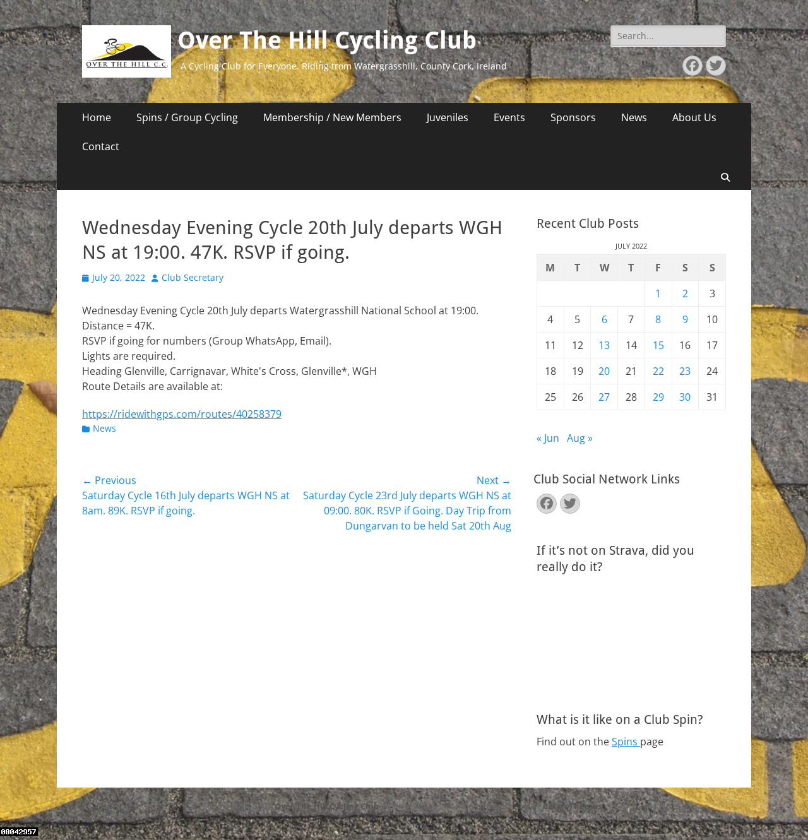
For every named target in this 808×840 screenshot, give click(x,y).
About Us (694, 117)
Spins (626, 741)
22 (658, 371)
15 (658, 345)
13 (604, 345)
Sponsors (573, 117)
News (634, 117)
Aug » (580, 438)
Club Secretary (192, 277)
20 (604, 371)
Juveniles (447, 117)
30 (685, 397)
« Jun (548, 438)
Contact (100, 146)
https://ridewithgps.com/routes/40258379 (182, 414)
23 (685, 371)
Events (509, 117)
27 (604, 397)
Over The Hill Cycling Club (327, 40)
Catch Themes (572, 806)
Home (96, 117)
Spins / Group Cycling (187, 117)
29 (658, 397)
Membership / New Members (332, 117)
